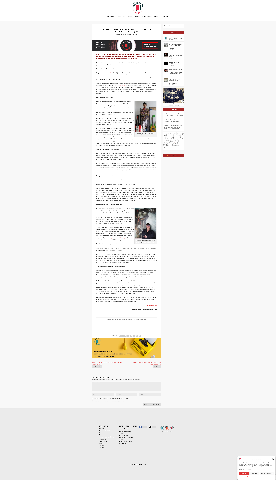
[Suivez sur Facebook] (140, 427)
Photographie (103, 441)
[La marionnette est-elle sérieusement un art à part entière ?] (166, 55)
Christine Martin (121, 85)
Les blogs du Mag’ (174, 155)
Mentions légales (262, 477)
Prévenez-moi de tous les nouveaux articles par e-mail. (109, 401)
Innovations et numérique (106, 437)
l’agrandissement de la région (118, 238)
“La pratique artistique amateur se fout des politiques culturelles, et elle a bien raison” (175, 81)
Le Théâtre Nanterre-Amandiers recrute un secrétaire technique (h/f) (173, 114)
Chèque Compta (123, 435)
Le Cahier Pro (122, 443)
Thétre (101, 443)
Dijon (111, 73)
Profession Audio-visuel (125, 441)
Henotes (121, 433)
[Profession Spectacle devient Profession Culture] (166, 38)
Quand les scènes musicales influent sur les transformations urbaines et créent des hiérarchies (175, 71)
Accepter (244, 473)
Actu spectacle (121, 16)
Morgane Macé (125, 34)
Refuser (254, 473)
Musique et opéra (104, 439)
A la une (101, 428)
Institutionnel (110, 16)
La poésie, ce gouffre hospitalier (174, 63)
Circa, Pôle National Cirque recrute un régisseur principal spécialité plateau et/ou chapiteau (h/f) (173, 127)
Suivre (144, 427)
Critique (137, 16)
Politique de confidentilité (138, 464)
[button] (273, 459)
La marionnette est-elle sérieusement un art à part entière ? (175, 55)
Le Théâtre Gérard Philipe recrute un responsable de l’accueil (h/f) (173, 120)
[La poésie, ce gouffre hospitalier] (166, 63)
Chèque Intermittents (125, 431)
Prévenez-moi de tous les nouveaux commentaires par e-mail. (111, 398)
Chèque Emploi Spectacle (126, 437)
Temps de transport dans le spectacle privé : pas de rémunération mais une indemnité (175, 46)
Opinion (130, 16)
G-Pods (121, 439)
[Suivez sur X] (150, 427)
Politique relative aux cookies (252, 477)
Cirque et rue (103, 433)
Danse (101, 435)
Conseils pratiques (146, 16)
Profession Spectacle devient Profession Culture (175, 37)
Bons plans (156, 16)
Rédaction (165, 16)
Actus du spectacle (104, 431)
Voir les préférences (267, 473)
